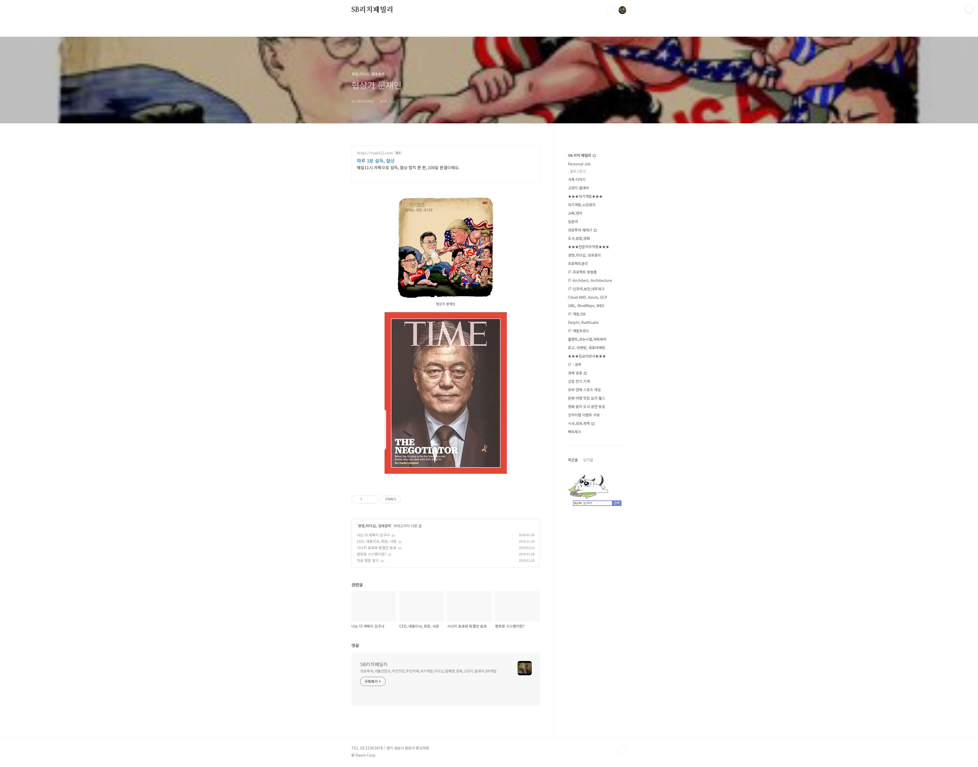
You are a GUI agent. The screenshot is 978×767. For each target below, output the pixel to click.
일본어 (573, 221)
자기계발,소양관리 (581, 204)
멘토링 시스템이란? (371, 554)
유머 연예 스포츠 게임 (584, 389)
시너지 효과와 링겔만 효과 (376, 547)
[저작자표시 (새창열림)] (403, 499)
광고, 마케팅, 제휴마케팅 (586, 347)
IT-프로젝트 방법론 (582, 271)
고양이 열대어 (578, 187)
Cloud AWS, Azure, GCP (587, 297)
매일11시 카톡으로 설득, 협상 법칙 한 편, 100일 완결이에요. (408, 167)
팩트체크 (574, 431)
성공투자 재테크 (580, 229)
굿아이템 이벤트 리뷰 (584, 414)
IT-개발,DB (577, 313)
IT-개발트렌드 (578, 330)
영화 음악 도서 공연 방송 (586, 406)
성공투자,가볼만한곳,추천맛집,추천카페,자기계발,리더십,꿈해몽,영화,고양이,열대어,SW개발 (428, 670)
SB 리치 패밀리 (580, 155)
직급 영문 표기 (368, 560)
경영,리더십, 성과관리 (374, 525)
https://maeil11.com (375, 153)
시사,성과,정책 (579, 423)
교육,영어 (575, 213)
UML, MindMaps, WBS (586, 305)
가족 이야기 (577, 179)
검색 (611, 10)
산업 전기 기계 (579, 381)
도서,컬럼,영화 (579, 238)
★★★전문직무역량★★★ (588, 246)
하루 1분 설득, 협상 (376, 160)
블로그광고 (578, 171)
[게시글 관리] (373, 499)
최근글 (573, 459)
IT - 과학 (574, 364)
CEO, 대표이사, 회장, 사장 (377, 541)
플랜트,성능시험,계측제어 (587, 339)
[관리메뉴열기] (969, 9)
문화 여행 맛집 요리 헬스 (586, 398)
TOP (622, 750)
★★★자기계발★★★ (585, 196)
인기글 (588, 459)
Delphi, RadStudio (583, 322)
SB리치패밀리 (372, 10)
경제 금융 (575, 372)
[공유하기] (366, 499)
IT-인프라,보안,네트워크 (586, 288)
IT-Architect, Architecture (590, 280)
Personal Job (579, 163)
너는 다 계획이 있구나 (373, 534)
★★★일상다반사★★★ (587, 356)
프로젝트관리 (578, 263)
